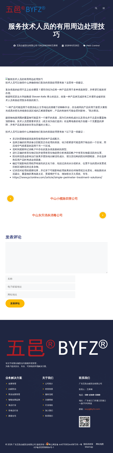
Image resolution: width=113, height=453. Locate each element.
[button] (96, 8)
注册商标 (49, 399)
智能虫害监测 (14, 399)
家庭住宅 (12, 415)
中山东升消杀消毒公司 (47, 215)
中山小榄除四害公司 (64, 198)
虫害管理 (12, 383)
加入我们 (49, 410)
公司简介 (49, 383)
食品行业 (12, 405)
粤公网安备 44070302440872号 (63, 444)
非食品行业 (13, 410)
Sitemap (89, 447)
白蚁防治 (12, 389)
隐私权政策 (88, 444)
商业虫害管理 (14, 394)
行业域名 (49, 405)
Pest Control (93, 45)
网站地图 (100, 444)
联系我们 (49, 415)
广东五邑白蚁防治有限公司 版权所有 (28, 444)
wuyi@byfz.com (92, 409)
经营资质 (49, 389)
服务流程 (49, 394)
